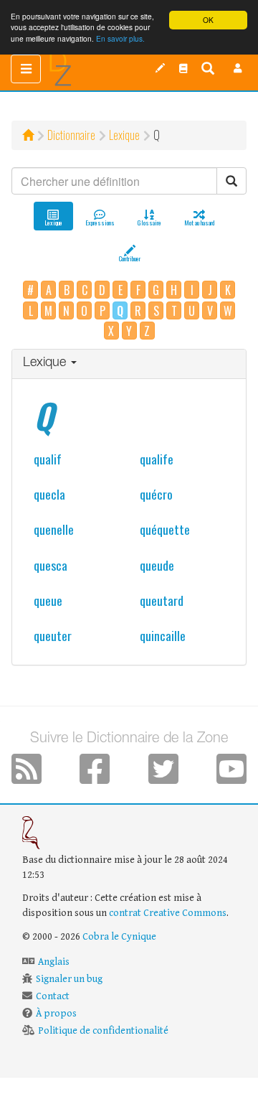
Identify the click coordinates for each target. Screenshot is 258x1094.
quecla (49, 494)
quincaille (163, 635)
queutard (161, 600)
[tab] (129, 364)
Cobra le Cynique (119, 937)
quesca (50, 565)
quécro (156, 494)
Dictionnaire (71, 135)
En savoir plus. (120, 38)
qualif (48, 458)
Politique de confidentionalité (103, 1031)
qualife (156, 458)
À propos (56, 1013)
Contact (53, 996)
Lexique (124, 135)
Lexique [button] (46, 363)
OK (208, 19)
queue (48, 600)
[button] (238, 68)
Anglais (54, 962)
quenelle (54, 529)
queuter (53, 635)
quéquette (165, 529)
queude (157, 565)
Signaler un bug (69, 979)
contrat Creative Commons (167, 913)
